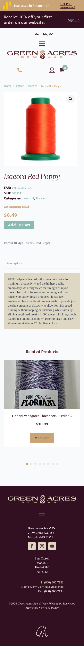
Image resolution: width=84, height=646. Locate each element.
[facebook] (32, 546)
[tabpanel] (42, 301)
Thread (19, 86)
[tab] (14, 263)
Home (8, 86)
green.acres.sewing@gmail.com (43, 586)
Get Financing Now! (16, 206)
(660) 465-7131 (53, 582)
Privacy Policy (50, 607)
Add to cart (19, 225)
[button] (70, 99)
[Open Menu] (42, 44)
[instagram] (42, 546)
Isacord (32, 86)
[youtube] (52, 546)
